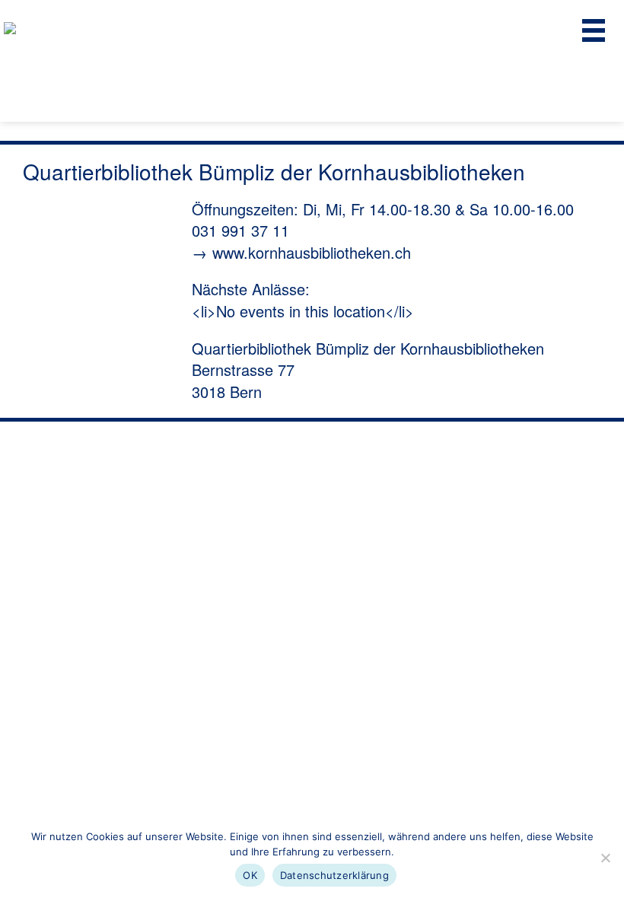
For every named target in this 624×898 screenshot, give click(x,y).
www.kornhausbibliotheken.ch (311, 252)
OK (250, 875)
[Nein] (605, 857)
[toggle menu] (594, 30)
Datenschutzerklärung (334, 875)
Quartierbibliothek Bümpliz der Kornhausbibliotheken (368, 348)
